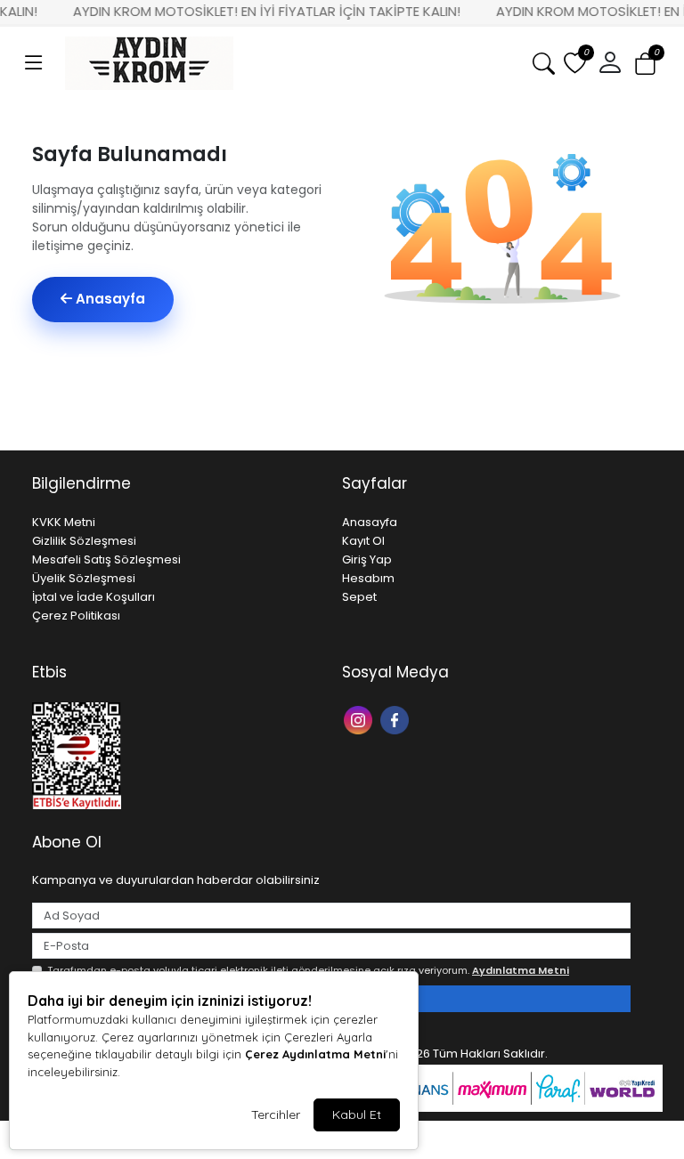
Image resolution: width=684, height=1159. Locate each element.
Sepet (359, 596)
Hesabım (368, 578)
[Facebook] (397, 718)
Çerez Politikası (76, 615)
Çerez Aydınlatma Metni (315, 1054)
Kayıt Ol (363, 540)
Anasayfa (108, 298)
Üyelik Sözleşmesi (83, 578)
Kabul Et (356, 1114)
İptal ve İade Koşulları (93, 596)
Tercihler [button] (275, 1114)
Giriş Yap (367, 559)
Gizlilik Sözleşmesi (84, 540)
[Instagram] (360, 718)
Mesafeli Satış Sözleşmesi (106, 559)
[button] (33, 63)
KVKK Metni (63, 522)
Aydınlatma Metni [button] (520, 970)
